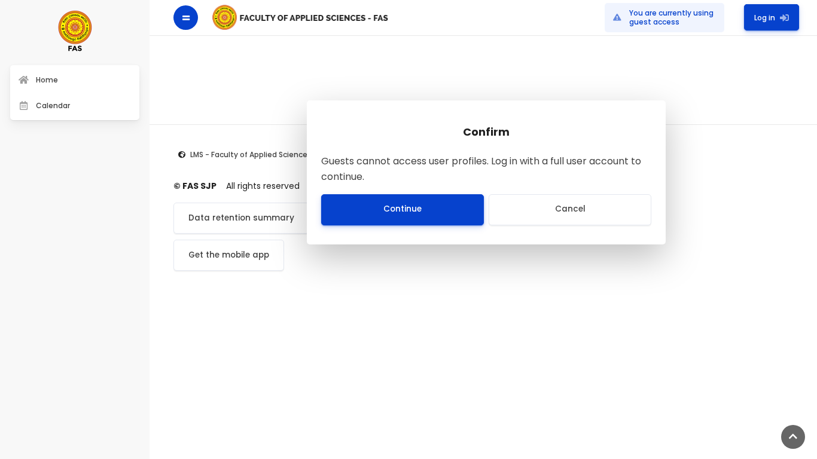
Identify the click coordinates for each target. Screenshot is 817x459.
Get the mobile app (228, 255)
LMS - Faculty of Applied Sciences (251, 154)
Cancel (570, 209)
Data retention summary (241, 218)
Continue (402, 209)
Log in (764, 17)
